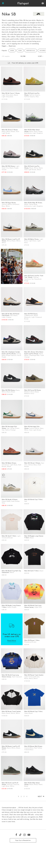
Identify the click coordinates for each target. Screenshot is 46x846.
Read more (12, 46)
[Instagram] (24, 834)
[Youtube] (29, 834)
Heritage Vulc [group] (30, 50)
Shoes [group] (12, 50)
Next (40, 796)
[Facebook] (16, 834)
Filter (23, 56)
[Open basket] (43, 3)
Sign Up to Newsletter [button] (23, 840)
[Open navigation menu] (3, 3)
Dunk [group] (20, 50)
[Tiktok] (20, 834)
